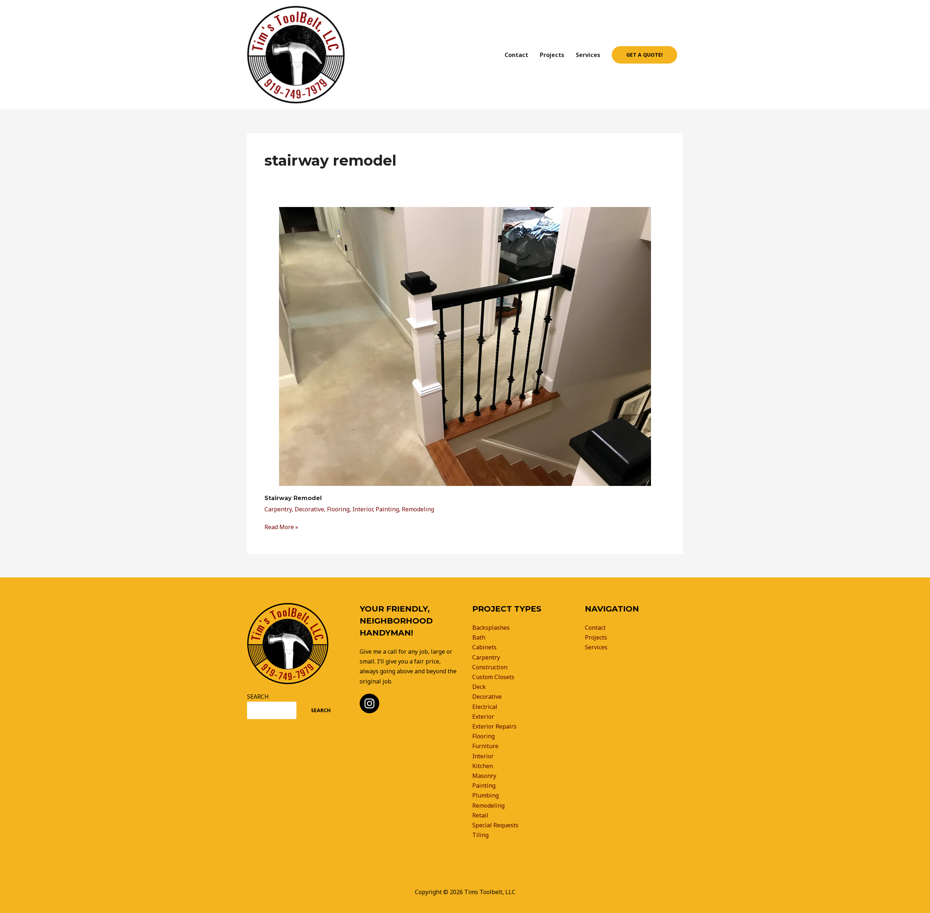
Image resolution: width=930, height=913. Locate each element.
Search (321, 710)
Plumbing (485, 795)
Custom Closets (493, 677)
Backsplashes (491, 628)
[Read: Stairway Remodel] (465, 346)
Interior (362, 509)
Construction (490, 667)
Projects (552, 55)
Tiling (480, 835)
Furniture (485, 746)
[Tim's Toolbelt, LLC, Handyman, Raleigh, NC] (599, 686)
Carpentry (278, 509)
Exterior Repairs (494, 726)
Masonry (484, 776)
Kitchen (482, 766)
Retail (480, 815)
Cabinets (484, 647)
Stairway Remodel (293, 498)
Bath (478, 637)
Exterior (483, 717)
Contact (516, 55)
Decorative (309, 509)
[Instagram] (369, 703)
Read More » (281, 526)
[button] (644, 55)
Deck (479, 687)
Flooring (338, 509)
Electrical (484, 707)
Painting (387, 509)
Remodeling (418, 509)
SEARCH (258, 697)
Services (588, 55)
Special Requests (495, 825)
